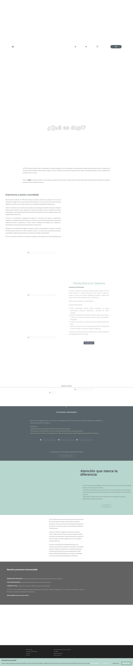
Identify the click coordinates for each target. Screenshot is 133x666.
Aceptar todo (126, 663)
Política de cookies (94, 663)
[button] (12, 46)
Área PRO (28, 653)
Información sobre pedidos (31, 651)
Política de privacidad (58, 653)
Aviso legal (56, 651)
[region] (66, 662)
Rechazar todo (116, 663)
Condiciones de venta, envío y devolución (62, 649)
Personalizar (105, 663)
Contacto (28, 655)
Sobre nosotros (29, 649)
